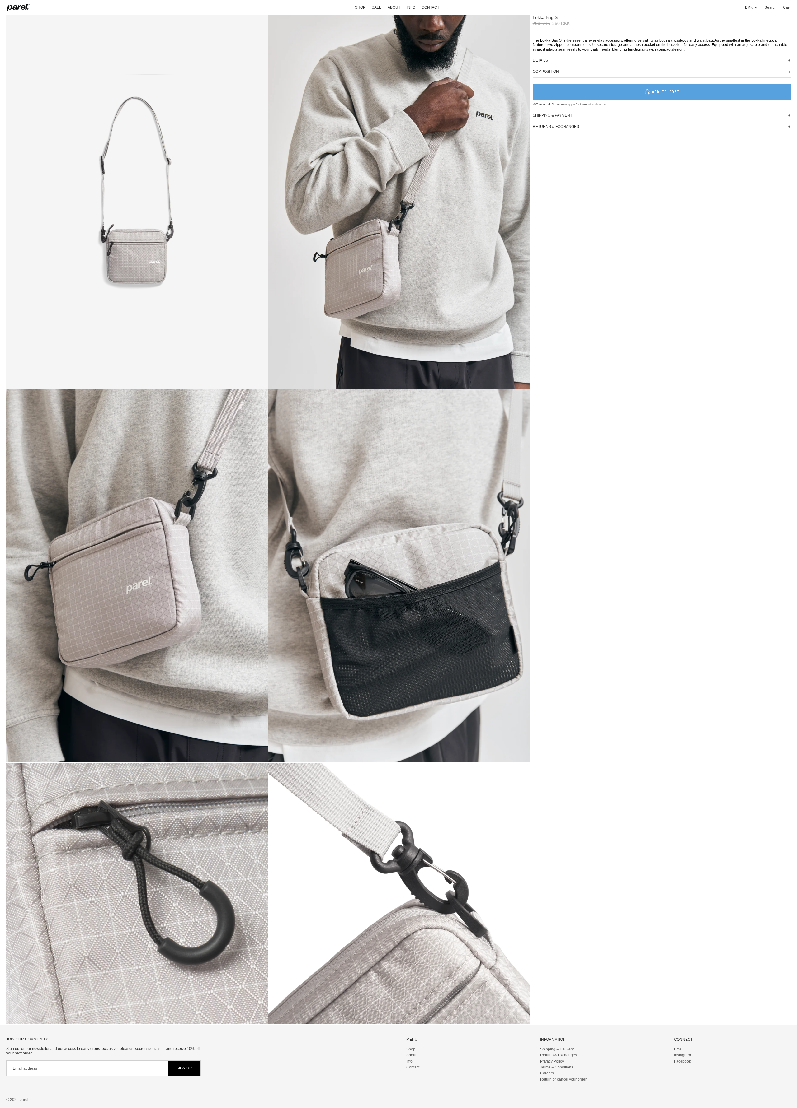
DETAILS (540, 60)
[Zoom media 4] (399, 575)
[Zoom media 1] (137, 202)
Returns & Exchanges (558, 1055)
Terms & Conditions (556, 1067)
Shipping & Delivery (557, 1049)
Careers (547, 1073)
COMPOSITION (546, 71)
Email (679, 1049)
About (411, 1055)
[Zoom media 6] (399, 893)
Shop (410, 1049)
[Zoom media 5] (137, 893)
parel (24, 1099)
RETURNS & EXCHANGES (556, 126)
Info (409, 1061)
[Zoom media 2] (399, 202)
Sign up (184, 1068)
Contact (412, 1067)
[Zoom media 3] (137, 575)
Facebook (682, 1061)
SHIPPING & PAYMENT (552, 115)
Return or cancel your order (563, 1079)
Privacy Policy (552, 1061)
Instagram (682, 1055)
